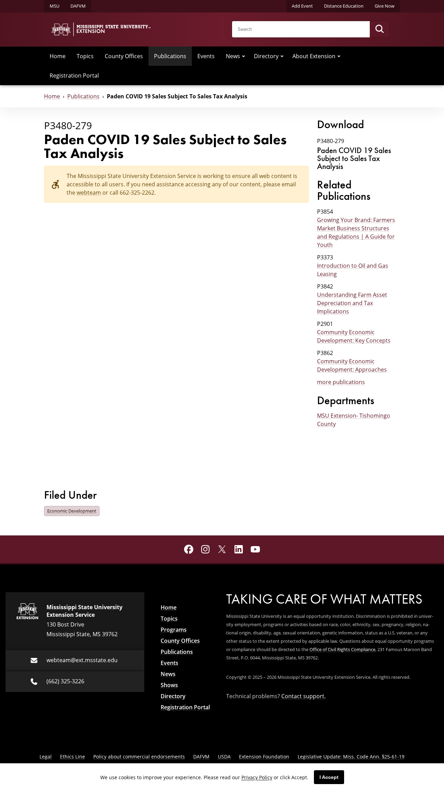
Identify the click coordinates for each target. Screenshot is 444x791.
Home (58, 56)
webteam (89, 192)
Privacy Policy (256, 777)
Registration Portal (74, 75)
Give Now (384, 6)
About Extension (313, 56)
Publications (170, 56)
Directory (266, 56)
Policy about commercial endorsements (139, 756)
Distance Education (344, 6)
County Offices (124, 56)
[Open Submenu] (243, 56)
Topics (85, 56)
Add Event (302, 6)
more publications (341, 381)
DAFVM (78, 6)
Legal (46, 756)
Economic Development (71, 511)
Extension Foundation (264, 756)
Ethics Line (72, 756)
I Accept (329, 777)
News (233, 56)
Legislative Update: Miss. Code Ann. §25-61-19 (351, 756)
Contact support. (303, 696)
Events (206, 56)
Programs (174, 629)
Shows (169, 685)
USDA (224, 756)
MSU (54, 6)
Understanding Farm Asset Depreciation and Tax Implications (352, 303)
